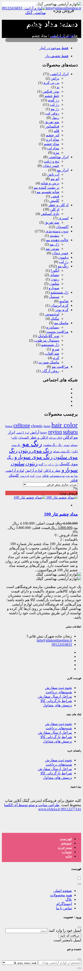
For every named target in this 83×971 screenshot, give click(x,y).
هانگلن (45, 476)
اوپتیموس (52, 314)
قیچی (55, 196)
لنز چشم (52, 135)
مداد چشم (51, 144)
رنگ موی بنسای (62, 451)
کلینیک (14, 475)
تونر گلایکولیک (48, 336)
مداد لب (53, 148)
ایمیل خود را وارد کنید (65, 930)
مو (72, 476)
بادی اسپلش (50, 214)
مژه (56, 152)
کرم (56, 358)
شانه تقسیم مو (48, 192)
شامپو (63, 301)
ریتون (55, 279)
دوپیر (66, 445)
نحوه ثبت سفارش (58, 688)
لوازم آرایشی (14, 470)
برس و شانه (50, 183)
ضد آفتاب (52, 353)
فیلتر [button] (74, 480)
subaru (70, 432)
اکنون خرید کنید (62, 36)
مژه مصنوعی (57, 475)
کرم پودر (61, 310)
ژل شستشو (59, 292)
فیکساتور (52, 126)
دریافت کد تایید (69, 935)
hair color (64, 424)
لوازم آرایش (33, 470)
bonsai (8, 426)
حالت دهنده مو (57, 240)
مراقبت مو (60, 366)
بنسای (54, 275)
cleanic (37, 425)
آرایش (34, 432)
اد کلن (54, 209)
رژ (57, 464)
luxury (43, 432)
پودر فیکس (50, 91)
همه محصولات (61, 895)
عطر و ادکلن (52, 470)
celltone (21, 425)
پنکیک (55, 318)
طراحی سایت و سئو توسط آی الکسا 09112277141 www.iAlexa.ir (42, 807)
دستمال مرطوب (46, 340)
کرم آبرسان (59, 305)
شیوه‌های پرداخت (59, 692)
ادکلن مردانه (55, 437)
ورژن (38, 475)
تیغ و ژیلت (51, 161)
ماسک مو (61, 323)
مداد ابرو (52, 139)
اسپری (63, 218)
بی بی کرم (51, 83)
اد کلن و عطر (58, 205)
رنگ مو (63, 266)
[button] (66, 839)
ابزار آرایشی (22, 432)
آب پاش (53, 174)
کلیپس (54, 201)
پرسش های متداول (57, 705)
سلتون (54, 284)
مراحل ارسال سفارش (55, 696)
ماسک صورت (49, 362)
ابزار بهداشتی (58, 157)
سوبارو (54, 288)
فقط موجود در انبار (53, 48)
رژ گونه (53, 100)
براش (55, 78)
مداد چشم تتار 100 (61, 514)
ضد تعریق (51, 122)
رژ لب (54, 104)
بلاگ (68, 899)
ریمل (55, 118)
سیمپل (54, 297)
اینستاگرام (64, 904)
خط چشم (51, 96)
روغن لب (52, 113)
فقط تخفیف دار (56, 56)
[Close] (79, 884)
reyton (55, 432)
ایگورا (55, 270)
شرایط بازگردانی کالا (56, 701)
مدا (76, 476)
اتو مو (55, 179)
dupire (47, 426)
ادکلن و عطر (39, 437)
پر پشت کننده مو (46, 187)
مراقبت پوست (57, 332)
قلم (56, 131)
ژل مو (54, 244)
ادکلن (68, 437)
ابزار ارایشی (59, 74)
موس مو (52, 249)
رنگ (60, 445)
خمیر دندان (51, 166)
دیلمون (63, 257)
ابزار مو (62, 170)
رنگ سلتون (50, 445)
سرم (55, 349)
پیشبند (54, 235)
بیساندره (52, 327)
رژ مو (55, 109)
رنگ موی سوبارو (33, 457)
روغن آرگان (50, 371)
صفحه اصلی (62, 891)
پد (57, 87)
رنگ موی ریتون (35, 451)
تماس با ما (64, 908)
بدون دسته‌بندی (56, 231)
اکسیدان (62, 227)
